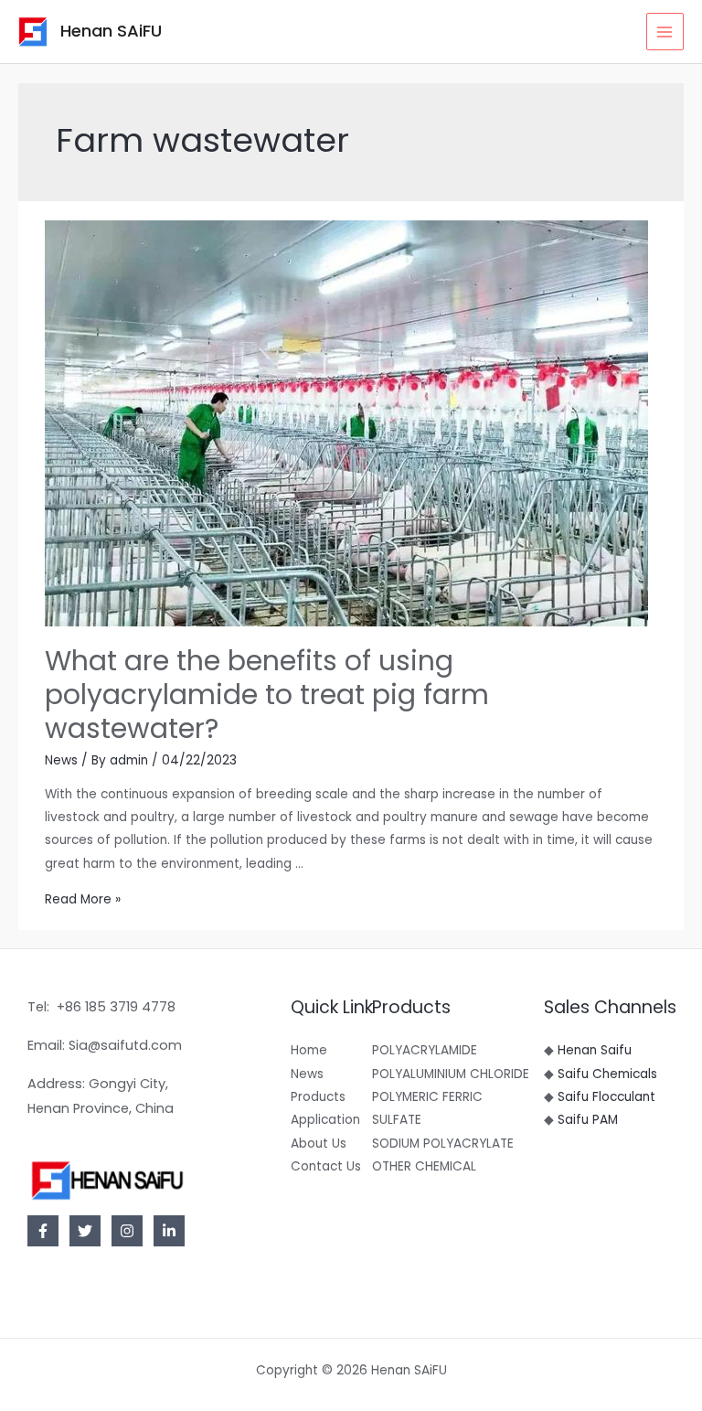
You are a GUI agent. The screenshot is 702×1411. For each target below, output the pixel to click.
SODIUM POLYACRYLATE (443, 1143)
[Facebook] (42, 1230)
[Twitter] (85, 1230)
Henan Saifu (595, 1050)
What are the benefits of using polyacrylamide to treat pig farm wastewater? (267, 694)
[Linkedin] (169, 1230)
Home (309, 1050)
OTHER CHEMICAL (424, 1166)
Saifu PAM (588, 1119)
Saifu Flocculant (606, 1097)
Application (325, 1119)
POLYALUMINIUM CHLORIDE (450, 1074)
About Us (318, 1143)
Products (318, 1097)
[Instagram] (127, 1230)
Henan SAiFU (111, 30)
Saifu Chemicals (607, 1074)
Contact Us (326, 1166)
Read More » (83, 899)
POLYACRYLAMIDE (424, 1050)
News (61, 760)
